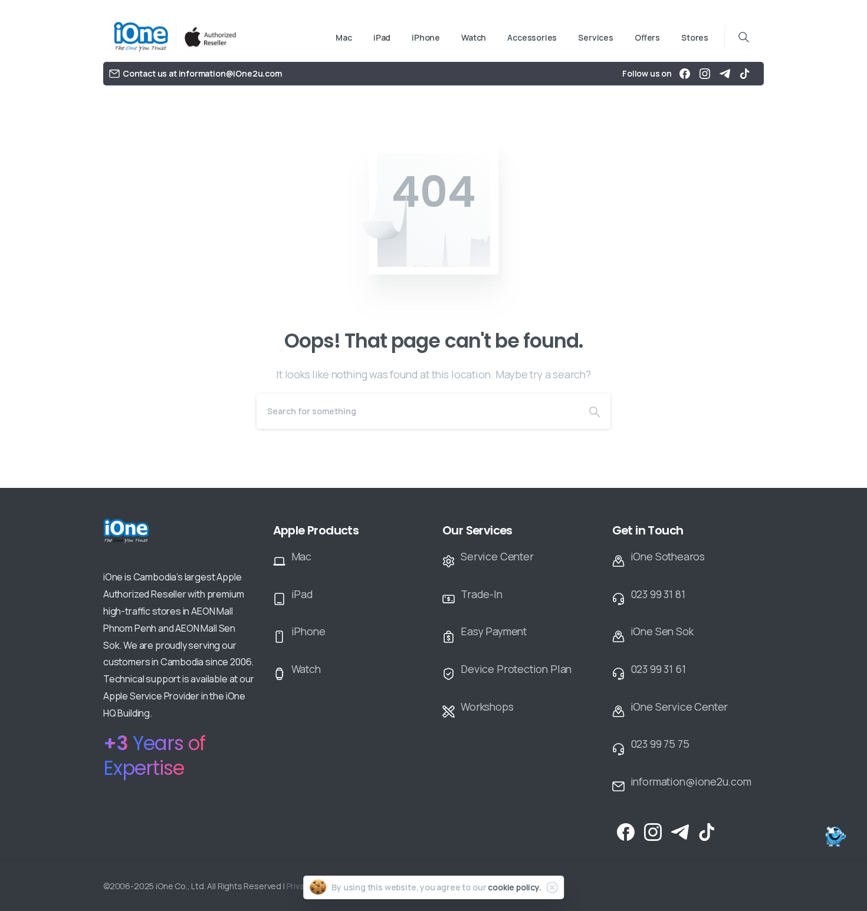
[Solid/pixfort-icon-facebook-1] (625, 831)
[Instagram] (705, 73)
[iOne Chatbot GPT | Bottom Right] (834, 837)
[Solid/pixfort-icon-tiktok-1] (707, 831)
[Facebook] (685, 73)
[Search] (594, 411)
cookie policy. (514, 887)
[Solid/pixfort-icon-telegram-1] (680, 831)
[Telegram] (725, 73)
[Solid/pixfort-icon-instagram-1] (652, 831)
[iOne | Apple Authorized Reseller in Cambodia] (145, 538)
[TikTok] (745, 73)
